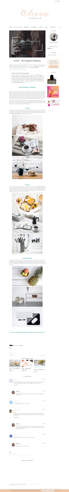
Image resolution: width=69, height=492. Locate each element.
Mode (46, 27)
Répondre (43, 379)
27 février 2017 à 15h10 (19, 424)
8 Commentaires (42, 355)
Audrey (14, 379)
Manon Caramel (16, 401)
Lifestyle (40, 27)
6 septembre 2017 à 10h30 (12, 453)
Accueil (15, 27)
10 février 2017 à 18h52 (16, 380)
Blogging (26, 27)
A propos (11, 27)
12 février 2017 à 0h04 (19, 392)
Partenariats (52, 27)
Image (14, 353)
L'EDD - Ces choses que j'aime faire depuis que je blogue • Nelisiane (20, 454)
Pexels (27, 108)
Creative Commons (28, 82)
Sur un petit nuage (30, 66)
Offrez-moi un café (54, 66)
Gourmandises (33, 27)
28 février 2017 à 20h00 (19, 444)
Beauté (20, 27)
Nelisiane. (12, 355)
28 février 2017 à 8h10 (16, 435)
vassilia (14, 434)
